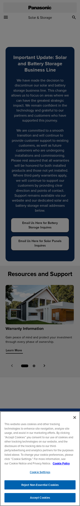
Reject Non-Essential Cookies (40, 485)
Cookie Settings (40, 472)
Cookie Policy (61, 463)
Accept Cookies (40, 497)
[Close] (75, 417)
